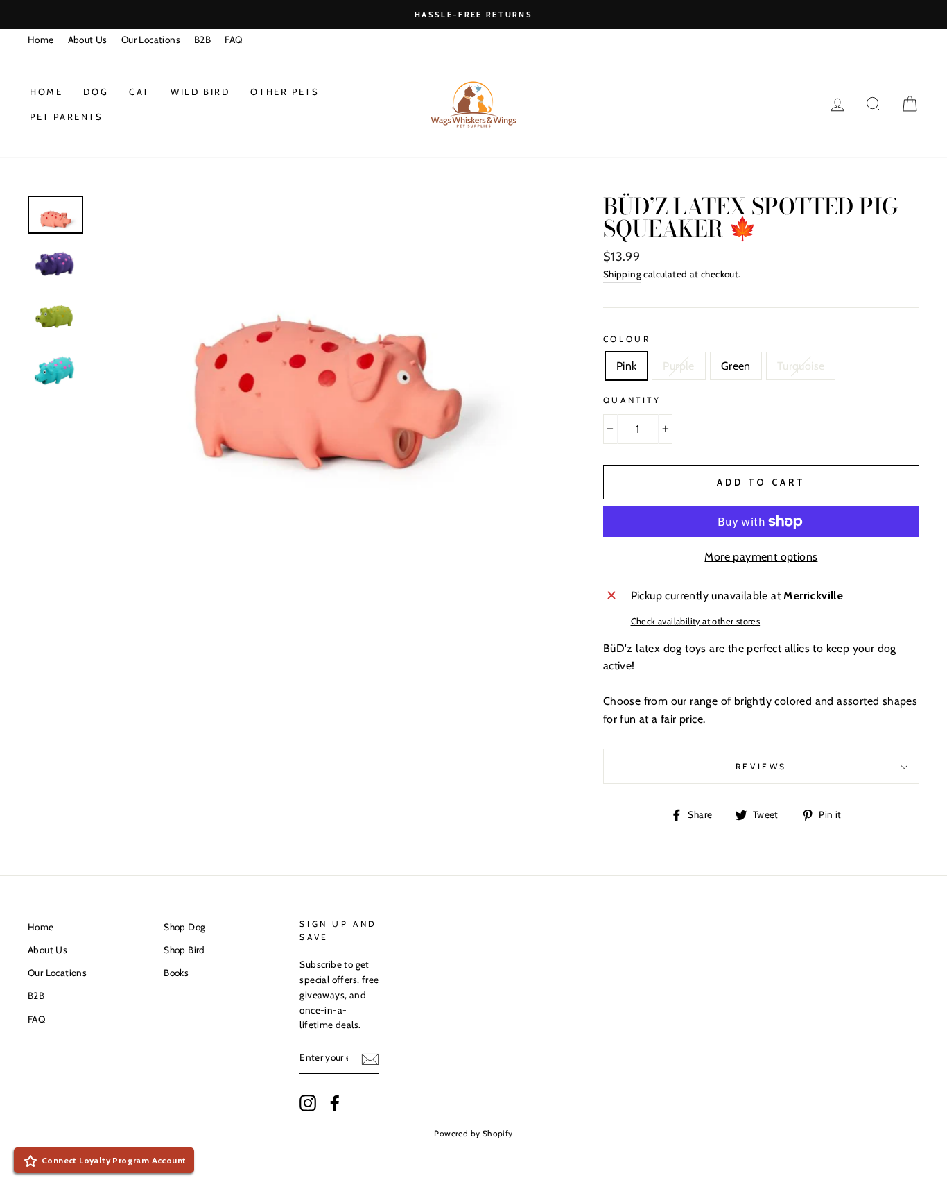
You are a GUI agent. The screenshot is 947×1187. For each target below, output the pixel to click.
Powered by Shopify (473, 1133)
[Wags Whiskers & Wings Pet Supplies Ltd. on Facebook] (335, 1103)
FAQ (233, 39)
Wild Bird (200, 91)
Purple (678, 366)
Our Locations (150, 39)
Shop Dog (184, 926)
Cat (139, 91)
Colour (627, 339)
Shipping (622, 274)
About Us (87, 39)
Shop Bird (184, 949)
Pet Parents (66, 116)
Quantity (632, 400)
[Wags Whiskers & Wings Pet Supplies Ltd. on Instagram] (307, 1103)
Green (736, 366)
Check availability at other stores (696, 621)
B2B (202, 39)
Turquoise (801, 366)
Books (176, 972)
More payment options (760, 556)
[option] (473, 14)
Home (41, 39)
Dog (95, 91)
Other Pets (284, 91)
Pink (626, 366)
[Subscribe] (370, 1059)
